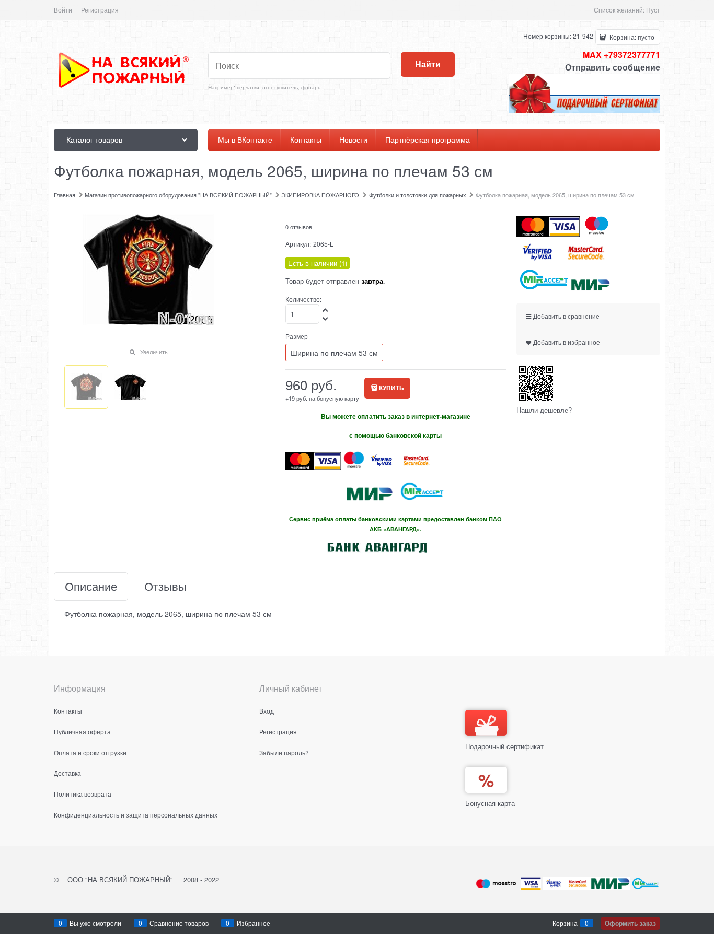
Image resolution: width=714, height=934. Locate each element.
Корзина (565, 922)
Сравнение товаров (179, 922)
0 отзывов (298, 227)
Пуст (653, 9)
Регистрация (100, 9)
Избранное (253, 922)
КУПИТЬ (391, 387)
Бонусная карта (490, 803)
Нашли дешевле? (544, 410)
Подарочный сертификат (504, 746)
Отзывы (165, 586)
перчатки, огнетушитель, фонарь (278, 87)
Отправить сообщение (612, 67)
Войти (63, 9)
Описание (91, 586)
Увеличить (154, 351)
